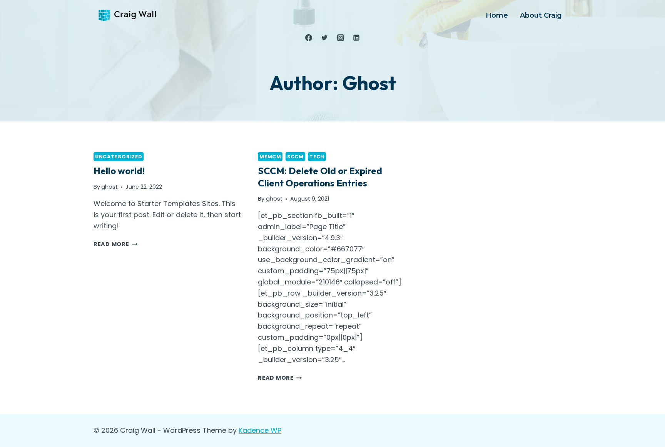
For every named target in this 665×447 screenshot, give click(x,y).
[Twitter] (324, 38)
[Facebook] (309, 38)
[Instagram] (341, 38)
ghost (109, 187)
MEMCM (270, 156)
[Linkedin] (356, 38)
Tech (316, 156)
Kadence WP (260, 430)
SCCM (295, 156)
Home (497, 15)
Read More (115, 244)
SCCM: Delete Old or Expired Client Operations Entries (320, 176)
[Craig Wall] (128, 15)
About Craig (541, 15)
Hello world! (119, 170)
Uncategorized (118, 156)
